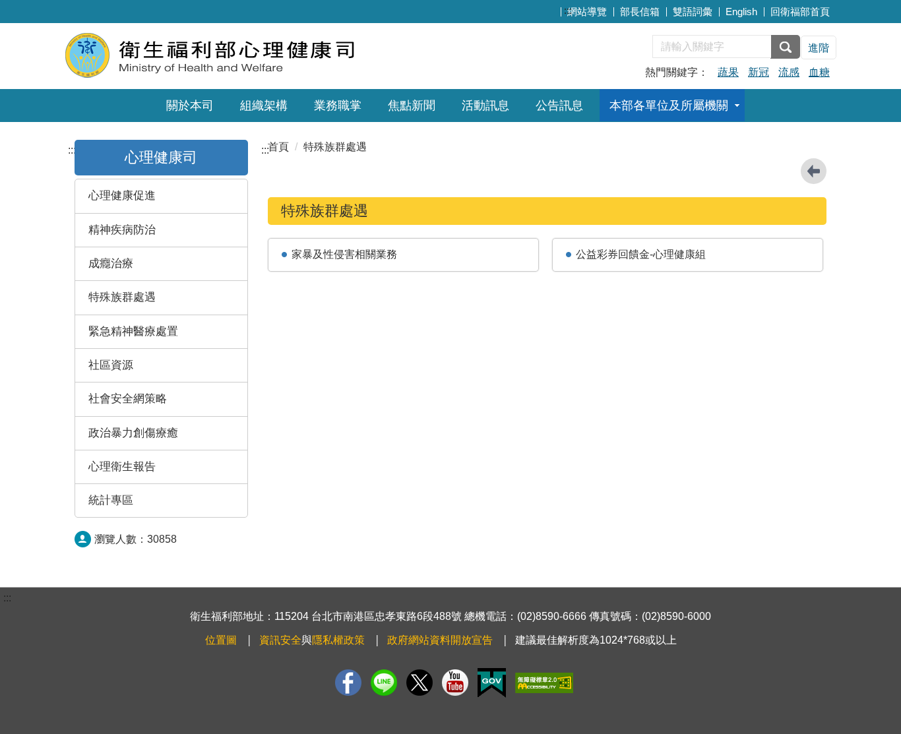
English (741, 11)
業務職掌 (337, 105)
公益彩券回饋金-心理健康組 (641, 254)
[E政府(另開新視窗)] (492, 683)
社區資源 (110, 365)
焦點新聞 (411, 105)
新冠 (758, 72)
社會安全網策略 (127, 398)
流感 (788, 72)
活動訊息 (485, 105)
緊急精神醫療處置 (133, 331)
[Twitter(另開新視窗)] (419, 682)
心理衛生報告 (122, 466)
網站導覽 (587, 11)
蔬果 (728, 72)
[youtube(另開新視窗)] (455, 682)
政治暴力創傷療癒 (133, 433)
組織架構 (264, 105)
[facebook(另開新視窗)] (348, 682)
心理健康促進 (122, 195)
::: (568, 10)
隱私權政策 (338, 640)
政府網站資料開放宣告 (440, 640)
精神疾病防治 (122, 230)
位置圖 (221, 640)
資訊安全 (280, 640)
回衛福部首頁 (800, 11)
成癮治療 (110, 263)
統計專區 (110, 500)
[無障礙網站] (544, 683)
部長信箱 (640, 11)
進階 (818, 47)
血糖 (819, 72)
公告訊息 (559, 105)
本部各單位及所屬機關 (668, 105)
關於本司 (190, 105)
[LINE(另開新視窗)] (384, 682)
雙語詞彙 (692, 11)
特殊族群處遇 (122, 297)
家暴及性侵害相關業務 (344, 254)
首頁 (278, 146)
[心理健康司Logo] (225, 54)
